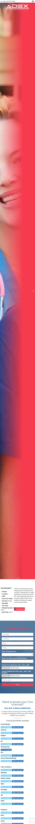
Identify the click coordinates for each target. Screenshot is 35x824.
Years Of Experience (9, 651)
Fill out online (6, 727)
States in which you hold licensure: (14, 658)
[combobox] (17, 661)
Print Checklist (18, 727)
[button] (33, 1)
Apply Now (20, 609)
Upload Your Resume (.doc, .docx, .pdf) (15, 665)
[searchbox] (2, 661)
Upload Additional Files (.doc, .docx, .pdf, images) (16, 672)
